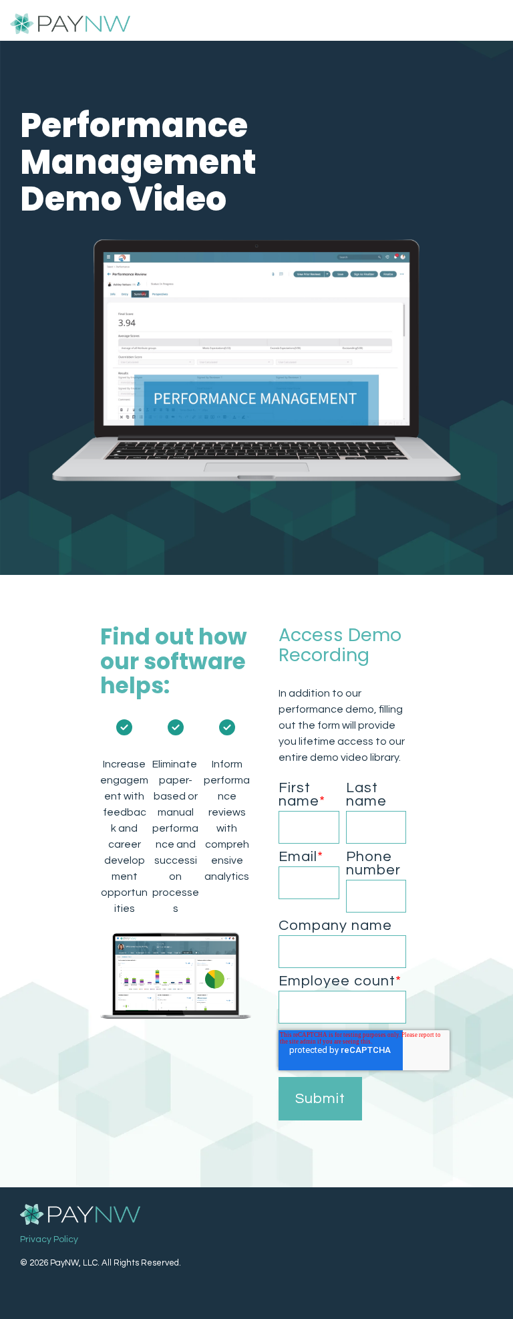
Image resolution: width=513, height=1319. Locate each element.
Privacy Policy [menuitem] (49, 1239)
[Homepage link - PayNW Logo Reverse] (80, 1215)
